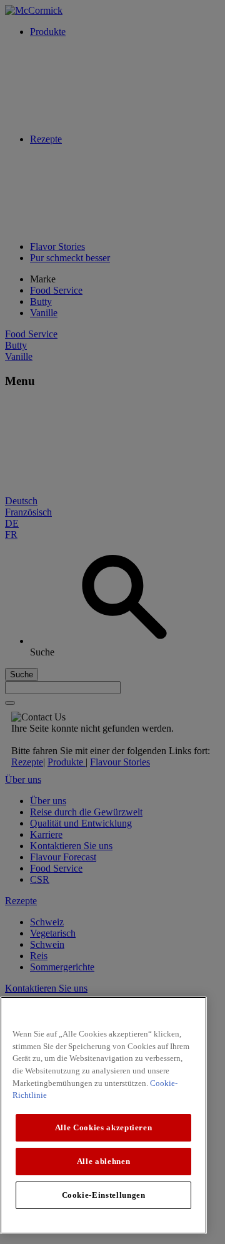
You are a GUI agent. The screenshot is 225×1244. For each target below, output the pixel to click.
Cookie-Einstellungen (104, 1195)
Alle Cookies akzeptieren (103, 1127)
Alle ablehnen (104, 1161)
